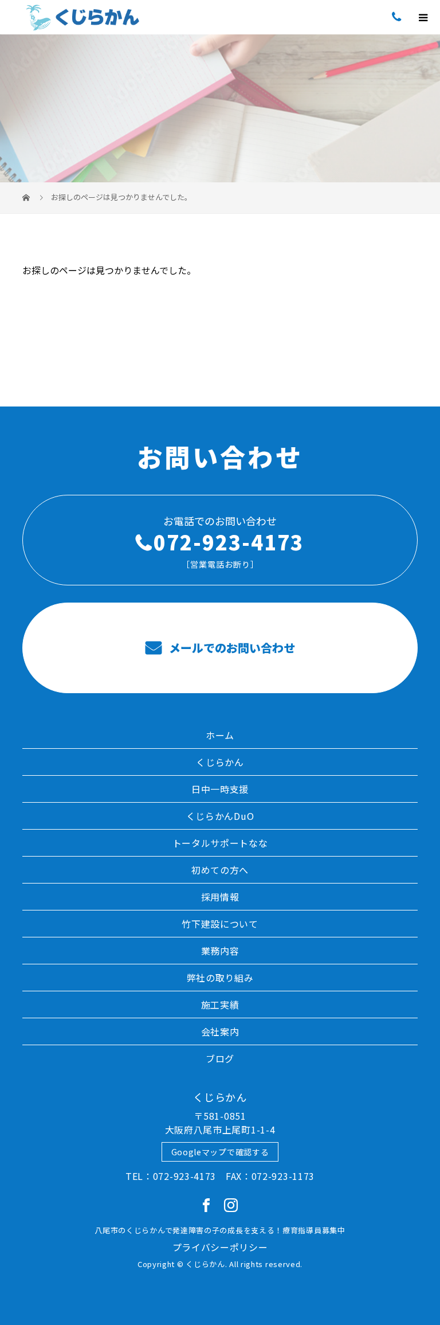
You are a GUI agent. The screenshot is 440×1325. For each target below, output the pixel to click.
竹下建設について (220, 924)
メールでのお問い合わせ (230, 647)
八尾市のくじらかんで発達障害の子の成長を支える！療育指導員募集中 (220, 1230)
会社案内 (220, 1031)
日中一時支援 (220, 789)
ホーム (220, 735)
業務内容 (220, 950)
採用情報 (220, 897)
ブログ (220, 1058)
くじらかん (220, 762)
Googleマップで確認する (220, 1152)
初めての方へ (220, 870)
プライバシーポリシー (220, 1247)
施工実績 (220, 1004)
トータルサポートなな (220, 843)
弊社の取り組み (220, 977)
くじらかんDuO (220, 816)
